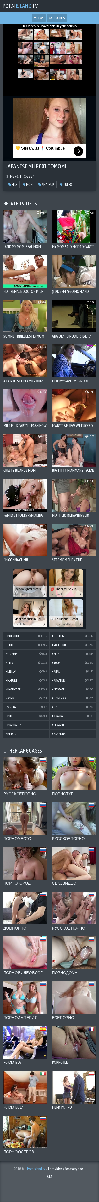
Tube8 (67, 185)
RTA (49, 1176)
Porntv (20, 6)
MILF (14, 185)
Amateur (47, 185)
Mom (29, 185)
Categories (57, 18)
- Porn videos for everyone (55, 1169)
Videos (39, 18)
